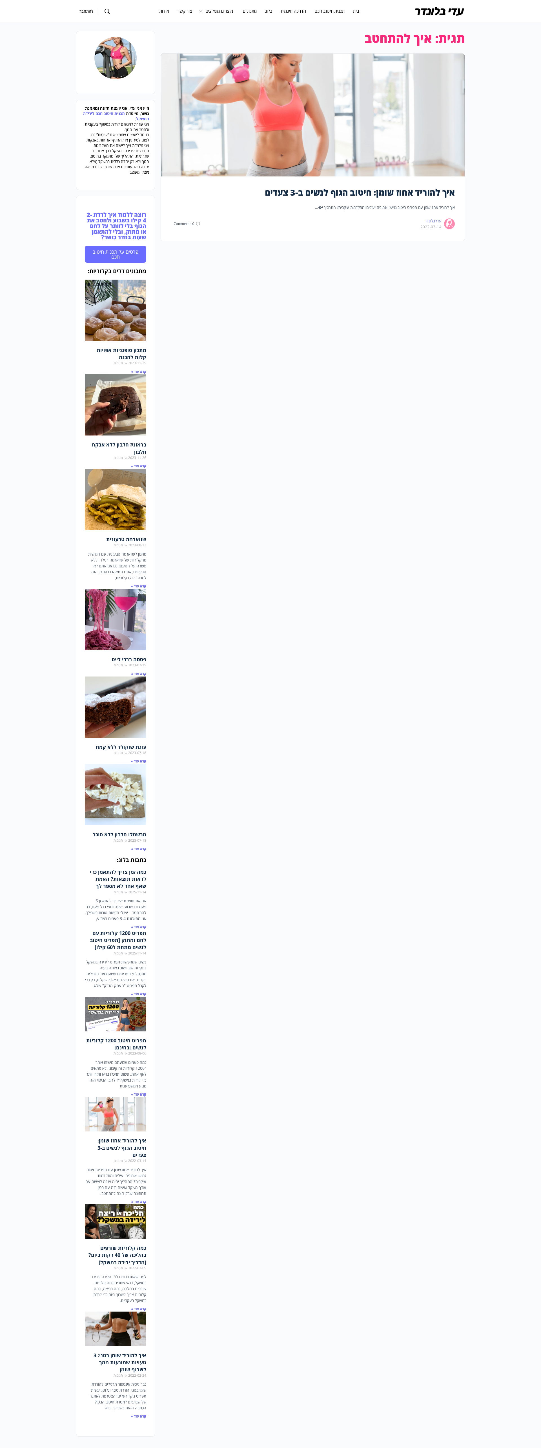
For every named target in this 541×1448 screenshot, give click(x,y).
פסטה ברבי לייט (129, 659)
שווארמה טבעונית (126, 539)
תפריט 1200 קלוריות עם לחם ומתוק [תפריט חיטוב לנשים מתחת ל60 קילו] (118, 940)
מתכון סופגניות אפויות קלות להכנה (121, 354)
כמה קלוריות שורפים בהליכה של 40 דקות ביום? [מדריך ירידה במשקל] (117, 1254)
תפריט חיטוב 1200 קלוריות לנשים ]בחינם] (116, 1044)
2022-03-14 (430, 226)
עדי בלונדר (433, 221)
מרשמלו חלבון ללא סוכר (119, 834)
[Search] (107, 11)
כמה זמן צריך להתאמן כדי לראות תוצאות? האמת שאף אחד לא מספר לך (118, 878)
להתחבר (86, 11)
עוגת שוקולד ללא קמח (121, 747)
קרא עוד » (138, 371)
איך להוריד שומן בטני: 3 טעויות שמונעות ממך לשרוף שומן (120, 1362)
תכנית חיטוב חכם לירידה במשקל (116, 116)
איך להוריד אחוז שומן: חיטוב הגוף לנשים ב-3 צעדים (360, 192)
